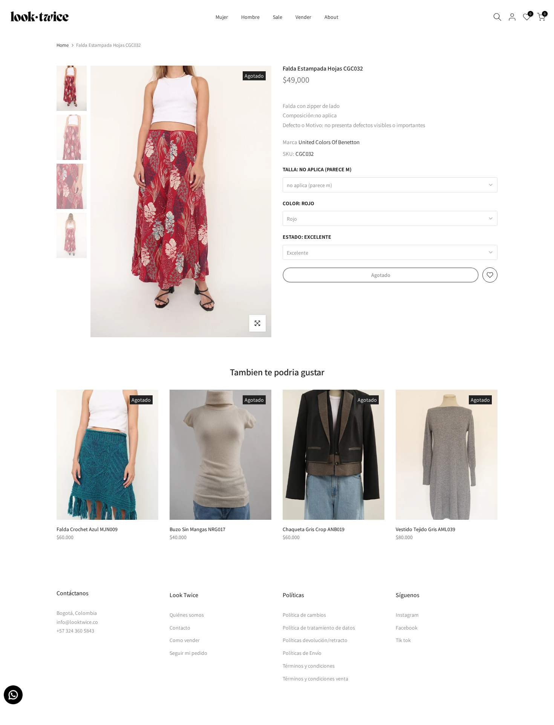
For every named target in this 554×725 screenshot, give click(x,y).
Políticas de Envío (302, 653)
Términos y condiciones (309, 665)
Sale (277, 17)
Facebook (407, 627)
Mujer (222, 17)
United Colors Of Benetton (329, 142)
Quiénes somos (187, 614)
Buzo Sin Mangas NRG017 (197, 529)
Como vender (185, 640)
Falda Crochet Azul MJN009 (87, 529)
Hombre (250, 17)
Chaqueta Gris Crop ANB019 (313, 529)
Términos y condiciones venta (315, 678)
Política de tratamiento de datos (319, 627)
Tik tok (403, 640)
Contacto (180, 627)
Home (63, 45)
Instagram (407, 614)
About (331, 17)
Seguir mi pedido (188, 653)
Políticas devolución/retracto (315, 640)
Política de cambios (304, 614)
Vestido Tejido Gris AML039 (425, 529)
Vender (303, 17)
